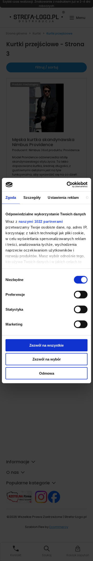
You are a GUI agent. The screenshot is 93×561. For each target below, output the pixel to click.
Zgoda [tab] (10, 197)
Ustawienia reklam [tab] (63, 197)
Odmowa (46, 373)
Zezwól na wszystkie (46, 345)
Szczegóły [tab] (32, 197)
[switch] (81, 294)
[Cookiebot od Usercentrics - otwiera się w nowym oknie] (67, 185)
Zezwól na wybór (46, 359)
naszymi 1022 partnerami (41, 221)
